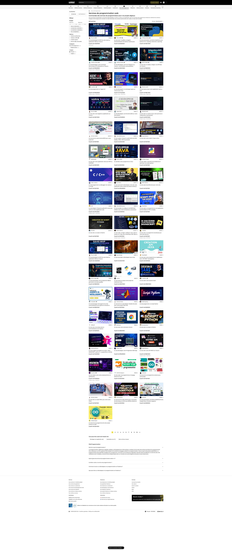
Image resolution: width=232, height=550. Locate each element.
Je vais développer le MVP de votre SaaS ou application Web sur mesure (99, 41)
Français (73, 51)
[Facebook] (161, 511)
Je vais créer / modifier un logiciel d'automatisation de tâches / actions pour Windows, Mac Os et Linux (124, 42)
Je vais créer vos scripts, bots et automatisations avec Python (96, 328)
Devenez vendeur (154, 2)
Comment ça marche (136, 482)
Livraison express (74, 39)
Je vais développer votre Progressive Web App (125, 350)
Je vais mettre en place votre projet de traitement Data (123, 281)
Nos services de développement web (76, 487)
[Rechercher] (95, 2)
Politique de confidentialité (93, 511)
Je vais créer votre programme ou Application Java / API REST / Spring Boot (151, 258)
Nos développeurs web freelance (107, 487)
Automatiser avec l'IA (111, 439)
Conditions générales (83, 511)
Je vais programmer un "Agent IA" (97, 89)
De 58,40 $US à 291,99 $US (77, 28)
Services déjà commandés (76, 41)
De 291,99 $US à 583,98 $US (77, 29)
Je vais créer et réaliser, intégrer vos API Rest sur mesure (151, 65)
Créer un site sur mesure (124, 439)
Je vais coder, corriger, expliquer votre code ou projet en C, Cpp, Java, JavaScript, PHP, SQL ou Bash (125, 234)
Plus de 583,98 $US (75, 31)
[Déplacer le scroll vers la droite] (162, 7)
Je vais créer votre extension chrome (123, 327)
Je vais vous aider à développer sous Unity (124, 257)
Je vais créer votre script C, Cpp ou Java (149, 138)
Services (74, 14)
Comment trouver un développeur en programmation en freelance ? (106, 466)
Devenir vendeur (135, 485)
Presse (133, 487)
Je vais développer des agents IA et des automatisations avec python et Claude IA (99, 304)
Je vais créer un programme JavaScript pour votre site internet (151, 233)
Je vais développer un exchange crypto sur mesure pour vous (124, 90)
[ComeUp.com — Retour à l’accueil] (72, 2)
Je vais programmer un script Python (149, 303)
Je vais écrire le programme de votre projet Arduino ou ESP (99, 423)
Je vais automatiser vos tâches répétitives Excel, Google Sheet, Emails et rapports (151, 400)
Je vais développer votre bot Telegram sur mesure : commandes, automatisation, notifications (124, 66)
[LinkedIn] (158, 511)
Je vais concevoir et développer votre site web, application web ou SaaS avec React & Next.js (125, 185)
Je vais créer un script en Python (97, 232)
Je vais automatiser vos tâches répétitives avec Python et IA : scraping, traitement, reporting (151, 41)
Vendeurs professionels (75, 35)
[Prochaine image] (162, 30)
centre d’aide (157, 499)
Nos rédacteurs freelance (105, 489)
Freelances (82, 14)
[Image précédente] (141, 30)
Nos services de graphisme (74, 483)
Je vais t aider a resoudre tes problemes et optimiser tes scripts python (150, 162)
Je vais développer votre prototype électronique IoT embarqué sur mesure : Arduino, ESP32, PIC (99, 66)
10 (137, 432)
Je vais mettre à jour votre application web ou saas (151, 90)
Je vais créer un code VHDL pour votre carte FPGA (99, 400)
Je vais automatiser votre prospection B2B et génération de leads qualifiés (100, 281)
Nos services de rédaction (74, 489)
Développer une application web (96, 439)
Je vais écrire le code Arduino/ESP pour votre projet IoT (100, 139)
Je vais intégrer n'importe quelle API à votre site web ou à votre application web (100, 209)
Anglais (73, 53)
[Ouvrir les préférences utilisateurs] (166, 2)
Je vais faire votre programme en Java (123, 161)
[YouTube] (159, 511)
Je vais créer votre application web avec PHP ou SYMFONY (100, 162)
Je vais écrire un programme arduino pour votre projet (150, 376)
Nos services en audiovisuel (74, 485)
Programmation (74, 47)
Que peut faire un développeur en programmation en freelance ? (105, 470)
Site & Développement (95, 10)
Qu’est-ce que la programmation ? (97, 447)
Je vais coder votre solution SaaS (148, 280)
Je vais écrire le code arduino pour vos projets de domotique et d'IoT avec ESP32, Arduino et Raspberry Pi (125, 401)
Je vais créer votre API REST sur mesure (149, 350)
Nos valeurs (134, 483)
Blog (133, 489)
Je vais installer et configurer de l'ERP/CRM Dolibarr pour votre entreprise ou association (125, 209)
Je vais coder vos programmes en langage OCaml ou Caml (124, 376)
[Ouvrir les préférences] (161, 2)
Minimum (71, 22)
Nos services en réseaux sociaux (75, 491)
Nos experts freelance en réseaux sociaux (108, 491)
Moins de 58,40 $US (76, 26)
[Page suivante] (140, 432)
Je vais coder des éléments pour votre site (150, 184)
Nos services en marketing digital (75, 482)
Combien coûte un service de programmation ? (100, 462)
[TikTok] (162, 511)
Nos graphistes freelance (105, 483)
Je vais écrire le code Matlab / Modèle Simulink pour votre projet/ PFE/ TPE (125, 304)
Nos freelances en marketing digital (107, 482)
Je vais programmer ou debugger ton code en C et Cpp (100, 185)
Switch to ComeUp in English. (115, 547)
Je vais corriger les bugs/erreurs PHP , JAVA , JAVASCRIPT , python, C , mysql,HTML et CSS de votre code (100, 352)
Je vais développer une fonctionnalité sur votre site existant (125, 114)
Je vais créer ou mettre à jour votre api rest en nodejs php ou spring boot (151, 114)
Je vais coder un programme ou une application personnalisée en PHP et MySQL (151, 209)
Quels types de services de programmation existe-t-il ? (102, 458)
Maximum (80, 22)
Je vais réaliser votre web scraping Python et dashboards (100, 376)
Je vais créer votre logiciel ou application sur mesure (99, 114)
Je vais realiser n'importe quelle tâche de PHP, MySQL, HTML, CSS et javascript (125, 139)
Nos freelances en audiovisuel (106, 485)
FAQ (132, 491)
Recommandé (159, 21)
